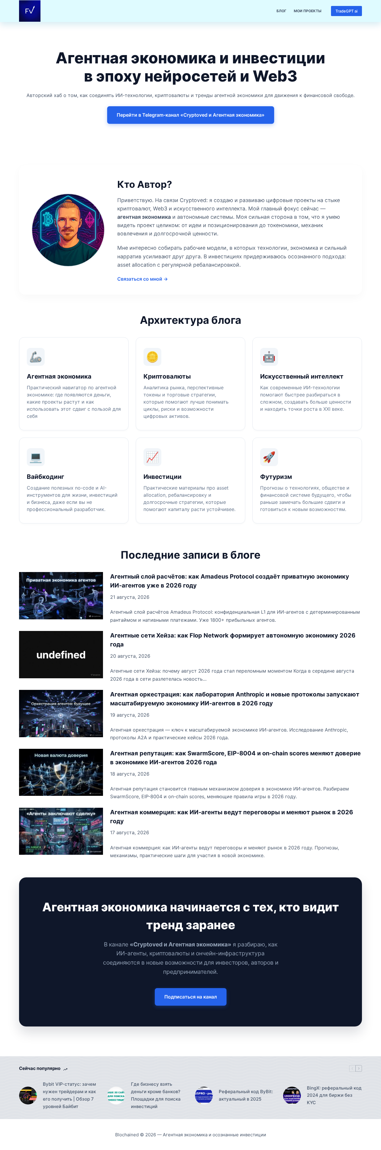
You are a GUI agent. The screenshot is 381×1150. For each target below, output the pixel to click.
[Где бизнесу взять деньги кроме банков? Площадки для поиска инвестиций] (116, 1095)
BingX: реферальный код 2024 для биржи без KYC (334, 1095)
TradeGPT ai (346, 11)
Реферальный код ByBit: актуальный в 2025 (246, 1095)
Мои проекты (307, 11)
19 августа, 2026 (129, 715)
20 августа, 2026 (130, 656)
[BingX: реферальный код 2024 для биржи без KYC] (292, 1095)
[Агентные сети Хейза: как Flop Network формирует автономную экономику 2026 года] (61, 654)
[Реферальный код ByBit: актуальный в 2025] (204, 1095)
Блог (281, 11)
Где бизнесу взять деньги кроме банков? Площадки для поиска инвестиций (156, 1095)
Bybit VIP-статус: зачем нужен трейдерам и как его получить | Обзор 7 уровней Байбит (69, 1095)
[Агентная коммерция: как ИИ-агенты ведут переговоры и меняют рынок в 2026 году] (61, 831)
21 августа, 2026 (129, 597)
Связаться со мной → (142, 279)
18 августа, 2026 (129, 774)
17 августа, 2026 (129, 832)
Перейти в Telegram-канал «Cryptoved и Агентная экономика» (191, 115)
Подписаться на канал (190, 997)
